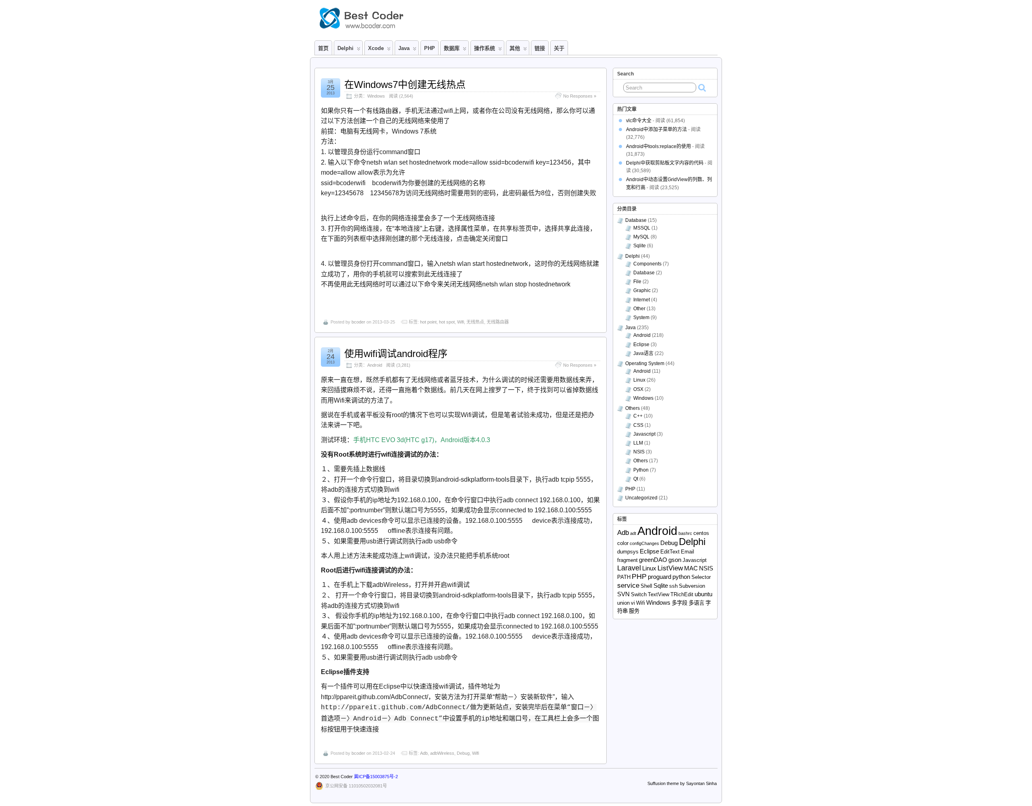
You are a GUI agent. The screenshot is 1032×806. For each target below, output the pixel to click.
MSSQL (641, 228)
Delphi (632, 256)
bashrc (685, 533)
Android (374, 365)
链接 (540, 48)
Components (647, 264)
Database (636, 220)
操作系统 (484, 48)
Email (687, 552)
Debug (463, 753)
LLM (638, 443)
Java (404, 48)
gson (674, 559)
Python (641, 470)
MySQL (641, 237)
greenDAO (653, 559)
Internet (641, 300)
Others (632, 408)
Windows (376, 96)
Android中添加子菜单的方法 (656, 129)
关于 (559, 48)
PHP (429, 48)
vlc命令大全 (638, 120)
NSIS (639, 452)
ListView (670, 568)
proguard (659, 576)
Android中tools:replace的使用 (658, 146)
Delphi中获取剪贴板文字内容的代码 (664, 163)
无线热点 (475, 321)
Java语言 (643, 353)
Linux (639, 380)
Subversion (692, 586)
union (623, 603)
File (637, 281)
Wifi (460, 321)
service (628, 585)
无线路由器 (498, 321)
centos (701, 533)
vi (633, 603)
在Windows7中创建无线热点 (405, 84)
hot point (428, 321)
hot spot (447, 321)
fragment (627, 560)
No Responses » (579, 96)
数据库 (452, 48)
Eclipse (641, 344)
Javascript (644, 434)
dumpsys (628, 552)
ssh (673, 586)
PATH (623, 577)
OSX (638, 389)
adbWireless (442, 753)
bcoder (358, 321)
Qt (635, 479)
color (622, 543)
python (681, 576)
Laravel (629, 568)
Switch (639, 594)
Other (639, 308)
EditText (670, 552)
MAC (691, 568)
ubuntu (703, 594)
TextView (658, 594)
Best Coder (342, 776)
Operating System (644, 363)
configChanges (644, 543)
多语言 (696, 603)
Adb (424, 753)
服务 (634, 611)
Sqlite (639, 245)
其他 (515, 48)
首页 (323, 48)
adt (633, 533)
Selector (701, 577)
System (641, 317)
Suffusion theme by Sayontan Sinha (682, 783)
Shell (646, 586)
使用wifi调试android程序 (395, 353)
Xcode (376, 48)
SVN (623, 594)
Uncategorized (641, 498)
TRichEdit (681, 594)
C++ (638, 416)
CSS (638, 425)
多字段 (679, 603)
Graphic (642, 290)
